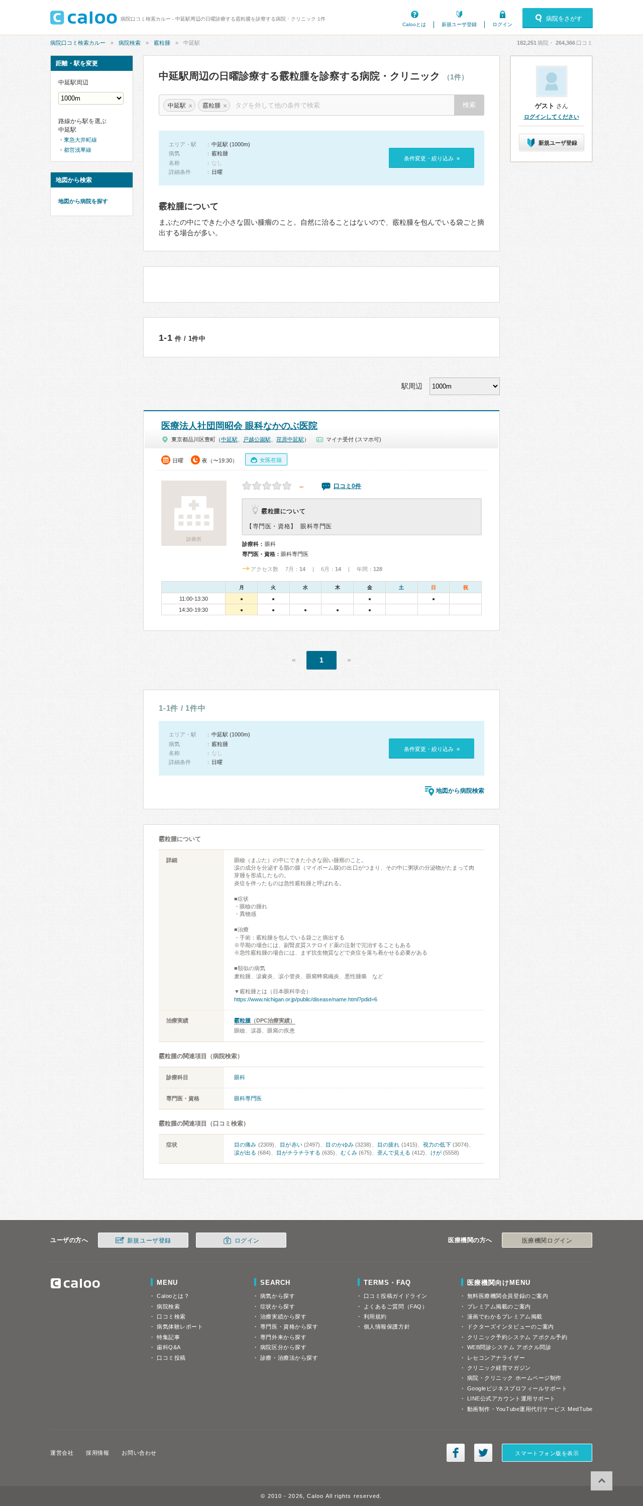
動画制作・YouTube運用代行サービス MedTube (530, 1409)
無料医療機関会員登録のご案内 (508, 1296)
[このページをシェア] (456, 1453)
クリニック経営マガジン (499, 1368)
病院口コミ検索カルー (77, 43)
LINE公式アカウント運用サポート (511, 1398)
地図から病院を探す (83, 201)
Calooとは (414, 24)
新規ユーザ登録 (459, 24)
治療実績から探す (283, 1316)
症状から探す (277, 1306)
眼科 (239, 1077)
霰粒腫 (162, 43)
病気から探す (277, 1296)
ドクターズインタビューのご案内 (510, 1327)
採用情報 (97, 1453)
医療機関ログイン (547, 1240)
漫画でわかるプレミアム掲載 (505, 1316)
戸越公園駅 (257, 439)
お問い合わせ (139, 1453)
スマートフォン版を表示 (547, 1453)
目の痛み (245, 1145)
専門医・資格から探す (289, 1327)
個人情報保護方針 (387, 1327)
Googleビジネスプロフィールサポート (517, 1388)
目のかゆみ (340, 1145)
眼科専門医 (248, 1098)
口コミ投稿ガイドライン (395, 1296)
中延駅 (229, 439)
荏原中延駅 (290, 439)
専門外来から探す (283, 1337)
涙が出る (245, 1153)
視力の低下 (437, 1145)
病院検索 (130, 43)
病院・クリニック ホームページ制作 (514, 1378)
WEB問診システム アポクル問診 (509, 1347)
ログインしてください (551, 117)
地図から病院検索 (460, 790)
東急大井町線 (80, 140)
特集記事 (168, 1337)
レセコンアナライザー (496, 1358)
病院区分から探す (283, 1347)
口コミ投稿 (171, 1358)
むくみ (349, 1153)
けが (436, 1153)
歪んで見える (393, 1153)
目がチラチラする (298, 1153)
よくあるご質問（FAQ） (396, 1306)
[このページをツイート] (483, 1453)
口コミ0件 (347, 486)
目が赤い (291, 1145)
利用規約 (375, 1316)
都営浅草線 (77, 150)
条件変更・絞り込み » (432, 158)
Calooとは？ (173, 1296)
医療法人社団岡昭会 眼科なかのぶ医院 (239, 426)
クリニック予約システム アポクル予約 (517, 1337)
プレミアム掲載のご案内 (499, 1306)
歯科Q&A (169, 1347)
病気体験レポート (180, 1327)
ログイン (502, 24)
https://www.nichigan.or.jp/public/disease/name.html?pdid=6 (305, 999)
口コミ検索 (171, 1316)
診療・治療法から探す (289, 1358)
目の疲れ (388, 1145)
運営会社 (61, 1453)
